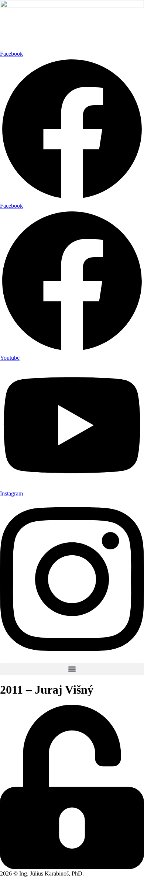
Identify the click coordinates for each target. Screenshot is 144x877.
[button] (72, 669)
